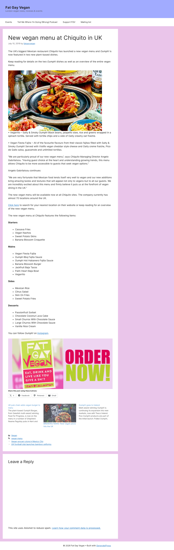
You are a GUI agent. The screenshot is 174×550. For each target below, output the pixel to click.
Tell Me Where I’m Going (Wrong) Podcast (37, 22)
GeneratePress (103, 545)
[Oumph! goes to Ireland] (96, 412)
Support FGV (69, 22)
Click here (13, 205)
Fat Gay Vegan (17, 7)
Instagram (42, 333)
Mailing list (86, 22)
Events (8, 22)
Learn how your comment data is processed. (76, 528)
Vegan (14, 435)
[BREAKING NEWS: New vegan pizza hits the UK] (60, 413)
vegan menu (16, 438)
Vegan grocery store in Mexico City (27, 441)
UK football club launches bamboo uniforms (31, 444)
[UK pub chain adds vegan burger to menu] (26, 413)
